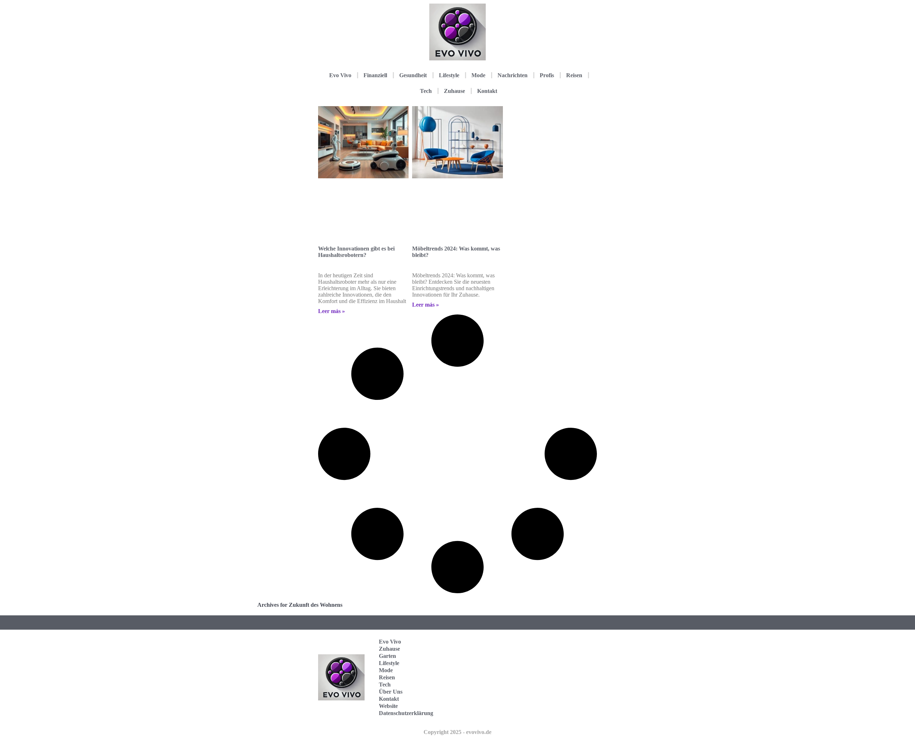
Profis (547, 75)
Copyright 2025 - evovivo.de (457, 732)
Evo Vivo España (563, 666)
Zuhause (454, 91)
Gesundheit (413, 75)
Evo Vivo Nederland (564, 688)
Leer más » (331, 311)
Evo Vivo (340, 75)
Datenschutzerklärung (406, 713)
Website (388, 706)
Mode (478, 75)
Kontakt (487, 91)
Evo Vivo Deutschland (567, 644)
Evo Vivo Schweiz (563, 710)
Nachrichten (513, 75)
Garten (387, 656)
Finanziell (375, 75)
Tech (426, 91)
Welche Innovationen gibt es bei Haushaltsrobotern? (356, 251)
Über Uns (390, 692)
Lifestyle (449, 75)
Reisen (574, 75)
